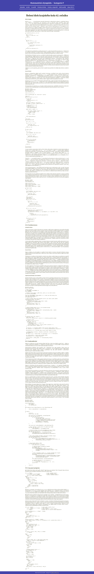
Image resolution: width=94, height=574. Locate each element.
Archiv (28, 7)
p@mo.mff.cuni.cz (55, 572)
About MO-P (70, 7)
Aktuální (22, 7)
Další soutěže (62, 7)
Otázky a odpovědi (53, 7)
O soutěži (33, 7)
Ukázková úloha (41, 7)
